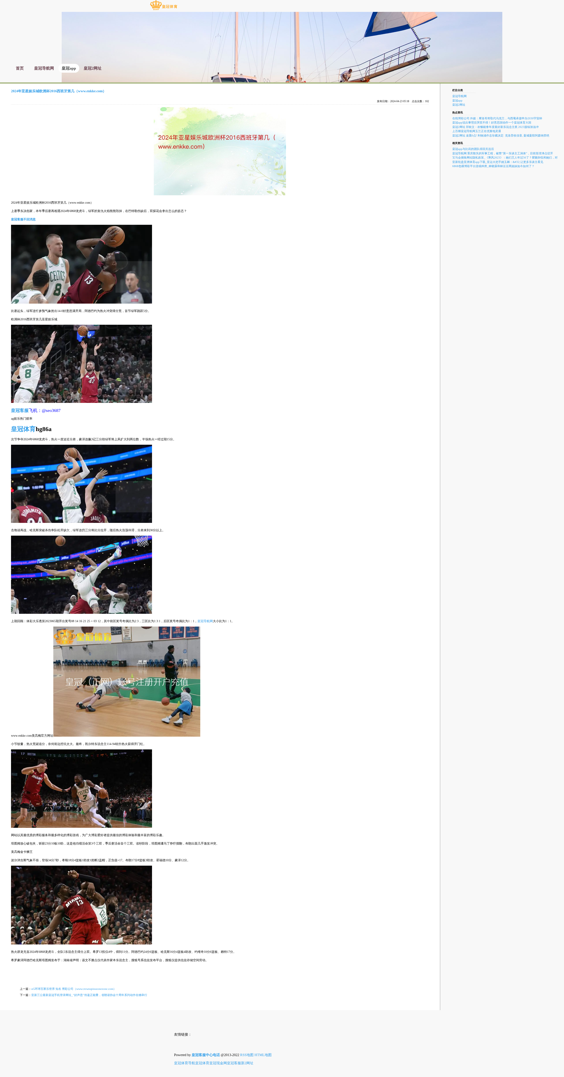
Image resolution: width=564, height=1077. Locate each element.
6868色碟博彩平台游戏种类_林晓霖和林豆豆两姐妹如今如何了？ (493, 166)
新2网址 (247, 1063)
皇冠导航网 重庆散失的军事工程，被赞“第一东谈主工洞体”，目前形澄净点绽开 (502, 153)
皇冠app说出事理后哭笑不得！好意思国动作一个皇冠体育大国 (491, 122)
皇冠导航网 (205, 621)
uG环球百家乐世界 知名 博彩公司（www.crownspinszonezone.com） (73, 988)
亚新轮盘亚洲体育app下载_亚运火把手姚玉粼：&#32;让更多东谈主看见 (497, 162)
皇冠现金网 (218, 1063)
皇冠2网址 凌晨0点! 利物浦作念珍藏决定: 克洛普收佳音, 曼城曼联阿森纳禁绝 (500, 135)
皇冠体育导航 (184, 1063)
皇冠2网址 (458, 104)
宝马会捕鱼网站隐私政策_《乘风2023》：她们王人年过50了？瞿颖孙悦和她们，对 (505, 157)
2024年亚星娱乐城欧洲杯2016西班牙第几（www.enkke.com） (58, 91)
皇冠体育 (202, 1063)
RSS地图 (247, 1055)
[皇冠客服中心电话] (163, 10)
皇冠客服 (234, 1063)
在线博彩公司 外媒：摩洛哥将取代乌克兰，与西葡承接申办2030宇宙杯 (497, 118)
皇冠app (457, 100)
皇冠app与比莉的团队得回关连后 (473, 149)
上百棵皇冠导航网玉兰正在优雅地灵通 (476, 131)
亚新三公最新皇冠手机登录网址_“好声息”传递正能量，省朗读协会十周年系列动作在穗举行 (89, 995)
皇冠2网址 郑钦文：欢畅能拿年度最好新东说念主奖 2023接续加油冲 (495, 127)
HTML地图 (263, 1055)
